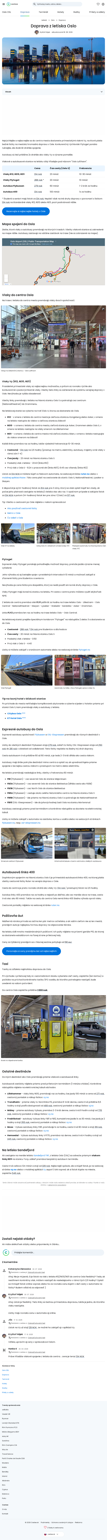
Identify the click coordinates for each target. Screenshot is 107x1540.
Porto (4, 1498)
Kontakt (5, 1514)
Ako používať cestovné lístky (22, 508)
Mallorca (5, 1494)
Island (4, 1476)
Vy (44, 1169)
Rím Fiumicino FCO (9, 1427)
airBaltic (5, 1410)
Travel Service (7, 1454)
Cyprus (5, 1489)
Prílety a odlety (97, 12)
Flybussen (40, 734)
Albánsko (6, 1480)
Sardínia (5, 1441)
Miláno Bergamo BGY (10, 1432)
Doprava (24, 12)
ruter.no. (55, 905)
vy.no (46, 1097)
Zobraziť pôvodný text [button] (36, 1272)
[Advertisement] (53, 116)
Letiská (44, 20)
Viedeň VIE (6, 1414)
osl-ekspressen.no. (31, 822)
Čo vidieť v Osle (15, 517)
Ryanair (5, 1418)
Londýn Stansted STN (10, 1423)
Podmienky (45, 1522)
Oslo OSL (6, 12)
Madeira (5, 1463)
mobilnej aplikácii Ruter (14, 477)
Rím (3, 1485)
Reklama (78, 1522)
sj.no (91, 1105)
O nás (4, 1509)
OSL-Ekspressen (55, 734)
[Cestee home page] (12, 4)
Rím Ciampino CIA (9, 1445)
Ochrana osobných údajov (62, 1522)
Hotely (60, 12)
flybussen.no (8, 822)
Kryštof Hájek (45, 32)
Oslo (53, 20)
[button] (4, 4)
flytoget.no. (84, 649)
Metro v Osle (13, 513)
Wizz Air (5, 1449)
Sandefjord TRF (41, 1155)
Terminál (43, 12)
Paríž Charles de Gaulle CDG (13, 1458)
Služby (76, 12)
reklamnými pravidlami (57, 1185)
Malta (4, 1467)
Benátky (5, 1472)
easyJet (5, 1436)
